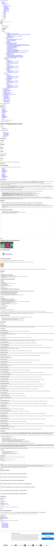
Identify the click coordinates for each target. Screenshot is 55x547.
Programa (3, 174)
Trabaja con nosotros (6, 11)
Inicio (3, 119)
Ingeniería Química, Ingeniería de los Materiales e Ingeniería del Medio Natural (18, 50)
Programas (3, 31)
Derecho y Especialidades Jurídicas (12, 46)
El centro (3, 99)
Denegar (48, 538)
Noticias (5, 14)
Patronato (5, 10)
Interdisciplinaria (9, 37)
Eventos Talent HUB (6, 98)
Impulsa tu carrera (6, 96)
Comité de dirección (6, 9)
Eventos (5, 13)
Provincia (1, 460)
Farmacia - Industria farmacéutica (11, 39)
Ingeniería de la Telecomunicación (11, 49)
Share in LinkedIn (6, 133)
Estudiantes (3, 2)
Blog (4, 15)
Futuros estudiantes (4, 88)
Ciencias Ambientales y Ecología (11, 43)
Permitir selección (48, 536)
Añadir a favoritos (5, 27)
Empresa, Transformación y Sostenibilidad (13, 61)
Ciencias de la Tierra (10, 48)
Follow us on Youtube (5, 526)
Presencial (7, 59)
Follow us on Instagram (5, 527)
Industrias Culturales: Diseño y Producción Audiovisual (14, 55)
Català (5, 17)
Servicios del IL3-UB (7, 101)
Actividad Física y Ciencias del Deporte (11, 57)
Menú (1, 23)
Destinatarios (4, 115)
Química (8, 41)
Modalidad (5, 58)
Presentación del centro (7, 100)
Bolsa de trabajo (6, 97)
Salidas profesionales (5, 116)
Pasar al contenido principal (4, 0)
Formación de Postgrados (9, 78)
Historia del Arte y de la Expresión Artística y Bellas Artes (15, 56)
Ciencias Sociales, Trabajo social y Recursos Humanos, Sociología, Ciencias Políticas (18, 34)
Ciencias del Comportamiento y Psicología (13, 33)
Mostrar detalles (45, 545)
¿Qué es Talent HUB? (7, 95)
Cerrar (1, 238)
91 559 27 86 (2, 505)
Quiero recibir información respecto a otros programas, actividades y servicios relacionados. (13, 467)
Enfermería (8, 35)
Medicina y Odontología (10, 36)
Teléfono (1, 458)
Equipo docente (4, 117)
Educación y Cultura (8, 53)
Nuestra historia (6, 7)
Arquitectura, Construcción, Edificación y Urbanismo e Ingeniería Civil (17, 52)
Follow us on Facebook (5, 523)
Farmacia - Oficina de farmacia (11, 40)
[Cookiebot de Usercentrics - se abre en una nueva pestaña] (5, 545)
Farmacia (7, 38)
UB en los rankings (6, 8)
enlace (33, 443)
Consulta (1, 464)
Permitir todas (48, 533)
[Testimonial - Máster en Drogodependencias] (24, 237)
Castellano (5, 16)
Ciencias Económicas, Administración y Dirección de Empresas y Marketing (17, 44)
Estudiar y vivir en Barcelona (8, 90)
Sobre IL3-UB (6, 6)
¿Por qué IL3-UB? (4, 91)
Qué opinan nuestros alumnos (8, 92)
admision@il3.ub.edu (6, 504)
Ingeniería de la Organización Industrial (12, 51)
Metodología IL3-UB (7, 93)
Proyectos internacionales (5, 3)
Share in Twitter (6, 134)
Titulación (5, 73)
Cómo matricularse (6, 89)
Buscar (3, 19)
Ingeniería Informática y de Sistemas (12, 47)
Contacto (5, 12)
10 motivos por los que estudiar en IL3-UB (9, 94)
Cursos (6, 83)
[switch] (25, 545)
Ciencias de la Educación (10, 54)
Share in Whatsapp (6, 132)
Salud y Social (9, 64)
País (0, 459)
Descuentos (3, 177)
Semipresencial (8, 68)
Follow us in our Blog (5, 524)
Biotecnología (9, 42)
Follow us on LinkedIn (5, 525)
